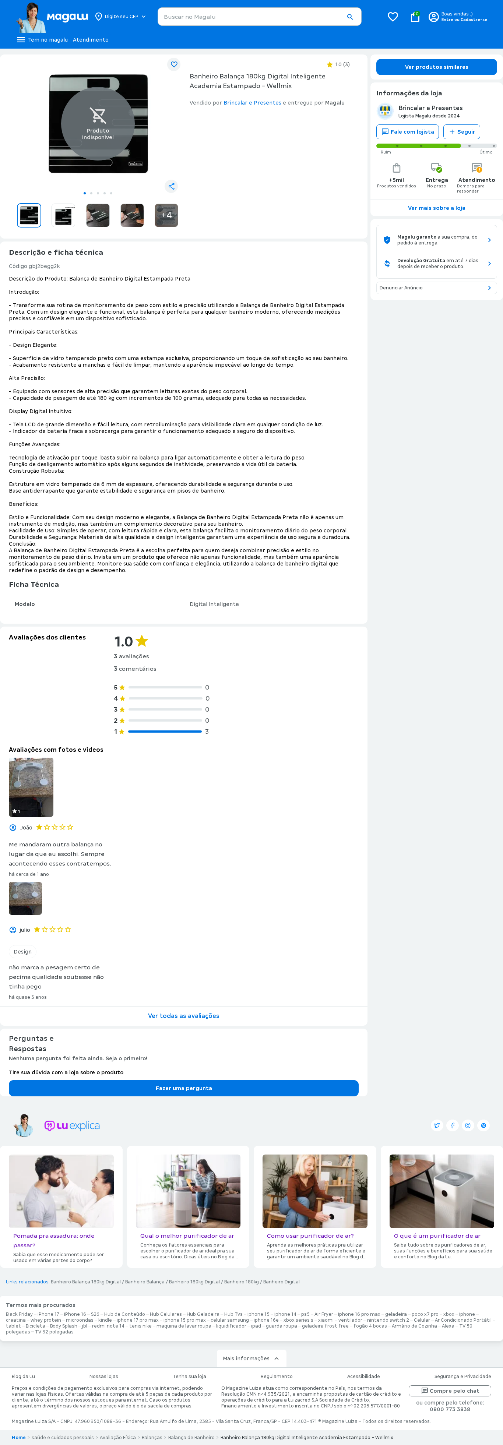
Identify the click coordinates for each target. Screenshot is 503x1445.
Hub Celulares (166, 1314)
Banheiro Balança (145, 1281)
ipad (256, 1326)
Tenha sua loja (189, 1376)
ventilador (350, 1320)
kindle (105, 1320)
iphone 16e (266, 1320)
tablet (13, 1326)
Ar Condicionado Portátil (463, 1320)
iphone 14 (285, 1314)
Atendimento (91, 40)
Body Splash (63, 1326)
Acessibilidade (363, 1376)
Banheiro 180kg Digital (194, 1281)
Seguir (466, 132)
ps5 (305, 1314)
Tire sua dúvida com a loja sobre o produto (66, 1072)
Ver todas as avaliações (183, 1015)
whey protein (46, 1320)
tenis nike (140, 1326)
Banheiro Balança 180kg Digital (86, 1281)
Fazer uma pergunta (184, 1088)
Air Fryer (323, 1314)
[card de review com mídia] (31, 787)
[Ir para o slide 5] (111, 193)
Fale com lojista (412, 132)
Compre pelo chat (454, 1391)
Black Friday (19, 1314)
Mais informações (246, 1358)
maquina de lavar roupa (183, 1326)
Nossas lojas (103, 1376)
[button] (349, 17)
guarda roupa (281, 1326)
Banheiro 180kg (241, 1281)
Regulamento (277, 1376)
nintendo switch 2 (388, 1320)
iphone (467, 1314)
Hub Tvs (233, 1314)
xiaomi (326, 1320)
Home (19, 1437)
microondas (80, 1320)
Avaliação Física (118, 1437)
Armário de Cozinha (414, 1326)
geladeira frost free (325, 1326)
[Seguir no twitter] (437, 1125)
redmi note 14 (108, 1326)
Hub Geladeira (203, 1314)
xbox (448, 1314)
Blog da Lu (23, 1376)
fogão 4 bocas (370, 1326)
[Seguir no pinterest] (483, 1125)
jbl (84, 1326)
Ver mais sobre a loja (436, 208)
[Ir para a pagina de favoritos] (392, 16)
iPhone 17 (48, 1314)
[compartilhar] (171, 186)
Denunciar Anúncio (401, 287)
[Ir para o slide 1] (85, 193)
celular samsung (230, 1320)
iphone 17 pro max (138, 1320)
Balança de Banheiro (191, 1437)
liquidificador (231, 1326)
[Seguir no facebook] (452, 1125)
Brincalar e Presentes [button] (252, 103)
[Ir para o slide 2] (91, 193)
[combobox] (260, 16)
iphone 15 (258, 1314)
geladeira (396, 1314)
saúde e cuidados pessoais (63, 1437)
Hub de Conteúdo (124, 1314)
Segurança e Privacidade (463, 1376)
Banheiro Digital (281, 1281)
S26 (95, 1314)
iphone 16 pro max (359, 1314)
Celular (422, 1320)
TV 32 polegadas (54, 1332)
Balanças (152, 1437)
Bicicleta (35, 1326)
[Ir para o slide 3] (98, 193)
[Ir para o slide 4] (104, 193)
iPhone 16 (75, 1314)
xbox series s (298, 1320)
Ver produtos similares (436, 67)
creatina (16, 1320)
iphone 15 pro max (184, 1320)
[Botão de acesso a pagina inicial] (52, 16)
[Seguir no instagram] (468, 1125)
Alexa (448, 1326)
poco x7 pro (425, 1314)
